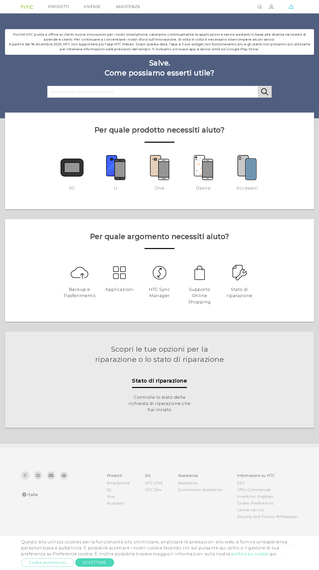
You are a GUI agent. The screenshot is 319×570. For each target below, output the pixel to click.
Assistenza (188, 483)
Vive (111, 496)
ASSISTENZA (128, 6)
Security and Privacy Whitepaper (267, 516)
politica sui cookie (249, 554)
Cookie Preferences (255, 503)
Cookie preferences (47, 562)
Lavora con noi (250, 510)
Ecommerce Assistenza (200, 490)
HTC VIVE (154, 483)
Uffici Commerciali (254, 490)
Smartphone (118, 483)
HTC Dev (153, 490)
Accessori (116, 503)
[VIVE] (291, 6)
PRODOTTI (58, 6)
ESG (241, 483)
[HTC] (27, 7)
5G (109, 490)
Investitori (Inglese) (255, 496)
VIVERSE (92, 6)
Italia (32, 494)
